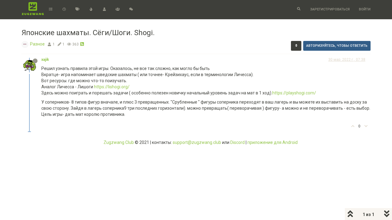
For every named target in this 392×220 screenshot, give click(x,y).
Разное (37, 44)
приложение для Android (272, 142)
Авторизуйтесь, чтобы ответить (337, 46)
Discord (237, 142)
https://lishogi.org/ (112, 86)
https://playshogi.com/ (294, 92)
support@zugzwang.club (197, 142)
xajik (45, 59)
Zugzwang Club (119, 142)
